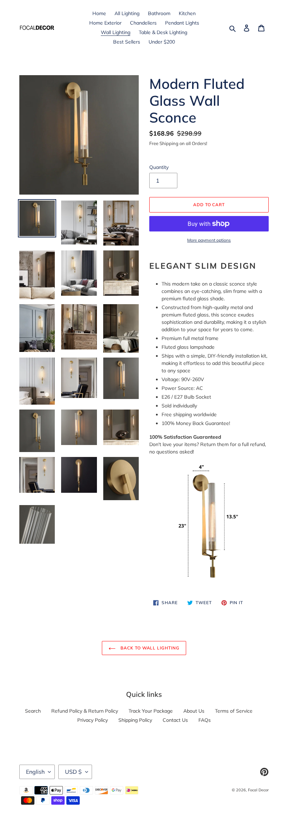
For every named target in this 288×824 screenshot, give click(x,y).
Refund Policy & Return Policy (84, 711)
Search (33, 711)
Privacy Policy (92, 720)
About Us (193, 711)
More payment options (209, 240)
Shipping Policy (135, 720)
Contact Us (175, 720)
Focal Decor (258, 789)
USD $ (73, 771)
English (35, 771)
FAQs (204, 720)
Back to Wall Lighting (149, 647)
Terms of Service (234, 711)
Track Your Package (151, 711)
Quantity (159, 167)
